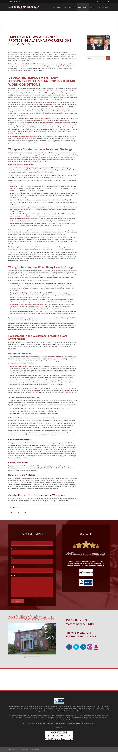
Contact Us (105, 7)
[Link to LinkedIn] (102, 1)
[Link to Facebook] (97, 1)
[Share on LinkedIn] (25, 512)
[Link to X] (100, 1)
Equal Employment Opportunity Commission (27, 447)
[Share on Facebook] (11, 512)
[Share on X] (18, 512)
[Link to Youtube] (108, 1)
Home (53, 7)
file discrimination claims (67, 445)
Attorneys (71, 7)
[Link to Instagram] (105, 1)
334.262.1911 (15, 1)
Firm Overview (61, 7)
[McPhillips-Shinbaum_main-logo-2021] (23, 7)
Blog (99, 7)
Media (92, 7)
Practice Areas (82, 7)
